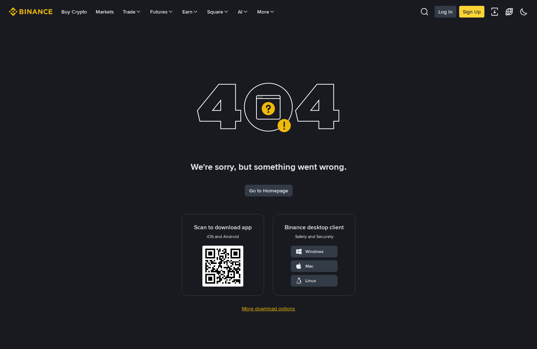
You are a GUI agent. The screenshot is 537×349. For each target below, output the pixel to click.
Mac (309, 266)
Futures (159, 11)
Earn (187, 11)
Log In (445, 11)
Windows (314, 251)
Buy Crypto (74, 11)
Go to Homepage (268, 190)
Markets (105, 11)
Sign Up (472, 11)
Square (215, 11)
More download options (268, 308)
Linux (310, 281)
